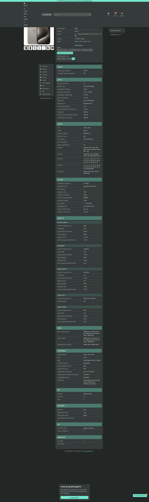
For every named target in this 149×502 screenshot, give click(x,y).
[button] (39, 30)
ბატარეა (44, 75)
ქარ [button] (108, 14)
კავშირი (43, 72)
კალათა (115, 14)
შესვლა (122, 14)
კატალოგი (47, 14)
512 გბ (68, 58)
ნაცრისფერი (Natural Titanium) (65, 53)
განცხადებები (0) (115, 30)
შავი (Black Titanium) (62, 50)
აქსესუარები (45, 94)
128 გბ (59, 58)
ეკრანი (43, 69)
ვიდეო (43, 80)
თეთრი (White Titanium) (74, 50)
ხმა (42, 91)
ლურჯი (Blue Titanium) (87, 50)
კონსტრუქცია (45, 83)
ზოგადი (43, 66)
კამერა (43, 77)
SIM (42, 86)
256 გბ (63, 58)
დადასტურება (74, 497)
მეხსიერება (44, 88)
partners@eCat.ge (87, 1)
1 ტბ (73, 58)
